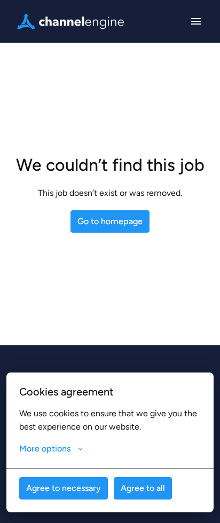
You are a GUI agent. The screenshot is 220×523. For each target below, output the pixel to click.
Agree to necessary (63, 488)
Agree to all (143, 488)
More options (44, 448)
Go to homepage (110, 221)
